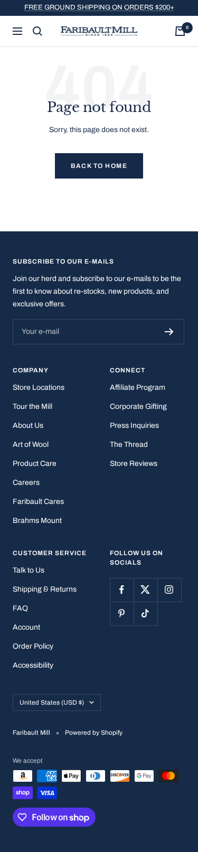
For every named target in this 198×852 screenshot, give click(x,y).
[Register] (169, 331)
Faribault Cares (38, 501)
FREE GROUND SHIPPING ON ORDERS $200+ (99, 7)
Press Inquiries (134, 425)
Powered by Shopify (93, 732)
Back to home (99, 166)
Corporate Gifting (138, 406)
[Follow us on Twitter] (145, 590)
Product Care (34, 463)
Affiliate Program (137, 387)
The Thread (129, 444)
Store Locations (38, 387)
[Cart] (180, 31)
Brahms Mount (37, 521)
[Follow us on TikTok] (145, 613)
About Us (28, 425)
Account (26, 627)
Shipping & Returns (45, 589)
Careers (26, 482)
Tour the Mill (32, 406)
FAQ (20, 608)
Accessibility (33, 665)
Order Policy (33, 646)
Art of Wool (31, 444)
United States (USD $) (52, 702)
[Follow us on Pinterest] (122, 613)
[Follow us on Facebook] (122, 590)
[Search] (37, 31)
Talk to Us (28, 570)
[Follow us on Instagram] (169, 590)
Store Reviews (133, 463)
